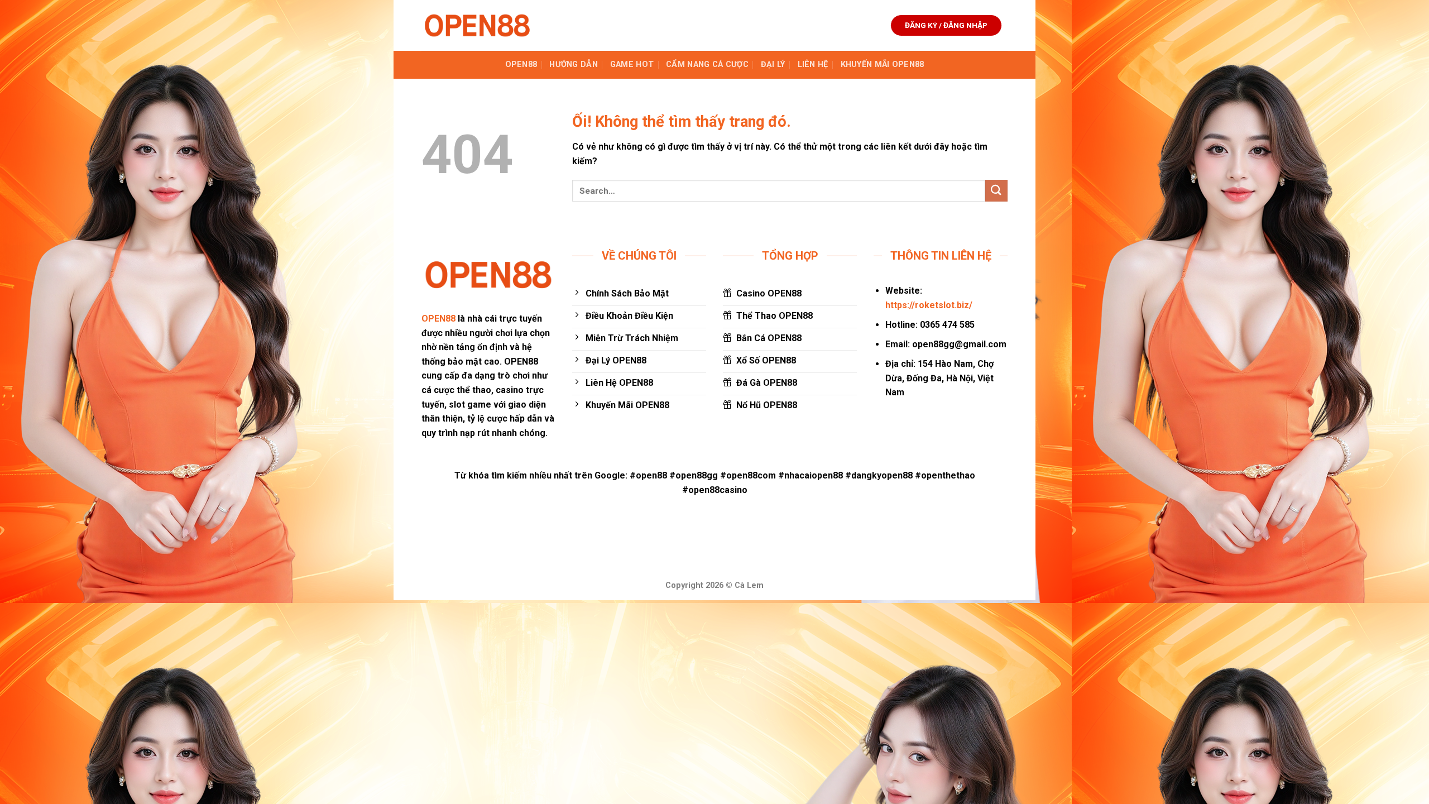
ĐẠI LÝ (773, 64)
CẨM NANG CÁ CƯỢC (707, 64)
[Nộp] (996, 191)
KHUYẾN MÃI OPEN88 (882, 64)
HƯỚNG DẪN (573, 64)
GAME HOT (632, 64)
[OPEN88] (477, 25)
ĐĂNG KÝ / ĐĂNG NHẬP (946, 25)
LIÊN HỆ (813, 64)
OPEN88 (521, 64)
